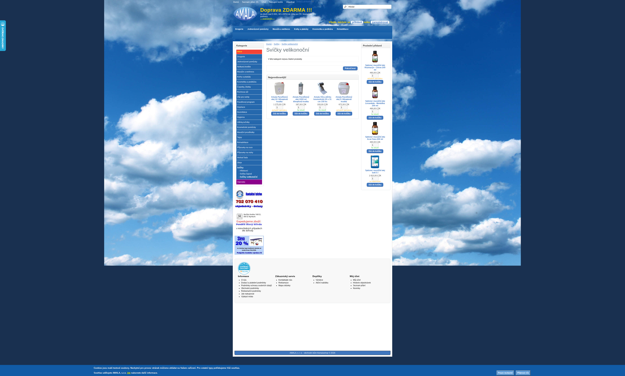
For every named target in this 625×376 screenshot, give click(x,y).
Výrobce (319, 280)
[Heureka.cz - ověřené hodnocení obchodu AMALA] (244, 274)
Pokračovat (350, 68)
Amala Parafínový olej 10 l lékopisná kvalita (279, 99)
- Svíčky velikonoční (248, 177)
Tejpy (239, 137)
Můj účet (357, 280)
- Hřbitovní (243, 171)
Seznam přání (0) (250, 2)
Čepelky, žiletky (244, 87)
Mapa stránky (284, 285)
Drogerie (239, 29)
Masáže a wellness (281, 29)
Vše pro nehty (243, 97)
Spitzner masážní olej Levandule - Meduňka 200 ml (375, 103)
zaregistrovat (380, 22)
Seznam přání (359, 285)
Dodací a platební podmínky (253, 283)
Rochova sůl (242, 92)
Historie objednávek (362, 283)
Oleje (239, 162)
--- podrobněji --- (267, 19)
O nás (243, 280)
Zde (129, 373)
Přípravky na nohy (245, 152)
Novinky (356, 288)
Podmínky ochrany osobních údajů (256, 285)
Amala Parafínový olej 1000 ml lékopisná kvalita (301, 99)
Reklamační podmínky (251, 291)
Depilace (241, 107)
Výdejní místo (247, 296)
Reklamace (283, 283)
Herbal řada (242, 157)
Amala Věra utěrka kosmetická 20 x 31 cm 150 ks (322, 99)
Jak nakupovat (247, 294)
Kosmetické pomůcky (246, 127)
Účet (264, 2)
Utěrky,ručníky (243, 122)
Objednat (290, 2)
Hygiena (241, 117)
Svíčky (240, 168)
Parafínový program (246, 102)
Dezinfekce (242, 112)
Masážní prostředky (245, 132)
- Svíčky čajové (245, 174)
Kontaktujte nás (285, 280)
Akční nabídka (322, 283)
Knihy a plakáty (301, 29)
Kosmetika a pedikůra (322, 29)
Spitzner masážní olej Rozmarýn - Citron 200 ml (375, 67)
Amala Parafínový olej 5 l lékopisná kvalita (344, 99)
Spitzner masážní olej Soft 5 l (375, 171)
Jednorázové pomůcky (258, 29)
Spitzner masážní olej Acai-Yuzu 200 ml (375, 138)
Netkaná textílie (244, 67)
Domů (236, 2)
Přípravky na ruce (245, 147)
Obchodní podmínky (250, 288)
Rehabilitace (342, 29)
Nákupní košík (276, 2)
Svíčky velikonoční (290, 44)
